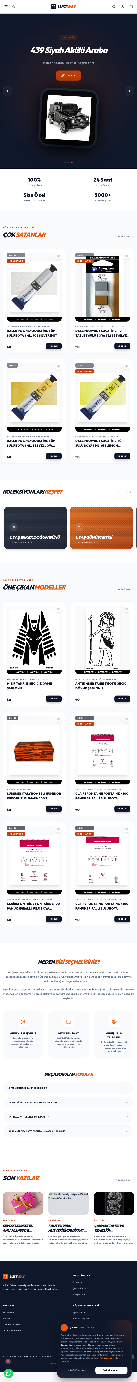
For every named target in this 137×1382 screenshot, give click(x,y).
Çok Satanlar (79, 1290)
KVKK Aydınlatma (12, 1332)
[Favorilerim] (114, 7)
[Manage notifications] (8, 1361)
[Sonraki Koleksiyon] (130, 494)
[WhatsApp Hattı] (8, 1373)
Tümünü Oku (123, 1182)
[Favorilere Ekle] (58, 258)
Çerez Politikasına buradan (106, 1358)
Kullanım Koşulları (12, 1326)
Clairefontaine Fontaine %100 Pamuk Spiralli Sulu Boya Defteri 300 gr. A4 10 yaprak (33, 910)
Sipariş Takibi (79, 1314)
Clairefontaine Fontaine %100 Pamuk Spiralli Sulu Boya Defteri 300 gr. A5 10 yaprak (101, 800)
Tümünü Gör (123, 238)
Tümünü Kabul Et (111, 1370)
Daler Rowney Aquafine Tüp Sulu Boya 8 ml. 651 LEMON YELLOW (99, 447)
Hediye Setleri (80, 1296)
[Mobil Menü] (6, 6)
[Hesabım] (123, 7)
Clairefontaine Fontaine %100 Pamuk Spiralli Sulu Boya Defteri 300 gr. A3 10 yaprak (101, 910)
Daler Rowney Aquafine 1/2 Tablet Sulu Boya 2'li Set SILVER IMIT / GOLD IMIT (102, 337)
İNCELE (71, 85)
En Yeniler (78, 1284)
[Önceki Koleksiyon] (120, 494)
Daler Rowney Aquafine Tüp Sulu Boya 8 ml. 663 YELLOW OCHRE (31, 447)
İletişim (6, 1320)
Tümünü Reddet (77, 1370)
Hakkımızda (9, 1314)
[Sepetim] (131, 7)
